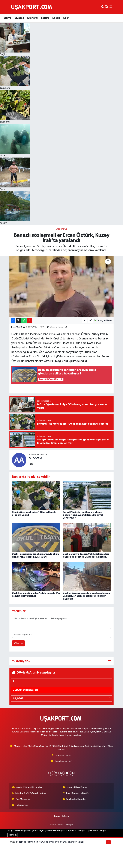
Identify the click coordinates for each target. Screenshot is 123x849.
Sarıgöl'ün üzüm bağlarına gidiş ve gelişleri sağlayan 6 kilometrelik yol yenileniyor (83, 515)
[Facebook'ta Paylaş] (13, 320)
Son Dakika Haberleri (76, 799)
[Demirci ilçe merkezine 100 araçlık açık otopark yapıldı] (36, 495)
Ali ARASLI (18, 327)
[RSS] (72, 773)
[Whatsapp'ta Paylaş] (24, 320)
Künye (57, 816)
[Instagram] (61, 773)
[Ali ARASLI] (19, 460)
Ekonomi (32, 18)
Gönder (18, 643)
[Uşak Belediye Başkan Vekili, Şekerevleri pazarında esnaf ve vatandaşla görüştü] (87, 537)
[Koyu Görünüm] (102, 7)
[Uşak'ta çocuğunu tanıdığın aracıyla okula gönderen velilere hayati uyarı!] (36, 537)
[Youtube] (66, 773)
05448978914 (63, 755)
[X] (56, 773)
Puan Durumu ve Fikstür (77, 793)
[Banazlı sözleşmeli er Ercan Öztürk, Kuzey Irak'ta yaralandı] (61, 286)
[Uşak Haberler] (32, 7)
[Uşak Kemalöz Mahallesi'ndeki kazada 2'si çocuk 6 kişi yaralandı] (36, 576)
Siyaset (19, 18)
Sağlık (56, 18)
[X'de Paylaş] (18, 320)
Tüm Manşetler (22, 799)
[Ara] (106, 7)
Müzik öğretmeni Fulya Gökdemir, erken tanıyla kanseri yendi (50, 842)
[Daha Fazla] (29, 320)
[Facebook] (50, 773)
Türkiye (6, 18)
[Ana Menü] (111, 7)
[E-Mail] (31, 464)
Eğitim (45, 18)
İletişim (65, 816)
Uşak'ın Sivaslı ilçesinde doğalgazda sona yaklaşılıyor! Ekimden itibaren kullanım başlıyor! (86, 596)
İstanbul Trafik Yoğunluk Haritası (30, 793)
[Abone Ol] (103, 320)
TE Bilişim (68, 824)
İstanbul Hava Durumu (77, 787)
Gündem (61, 229)
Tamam (13, 835)
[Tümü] (109, 661)
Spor (66, 18)
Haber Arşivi (22, 805)
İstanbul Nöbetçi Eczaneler (29, 787)
